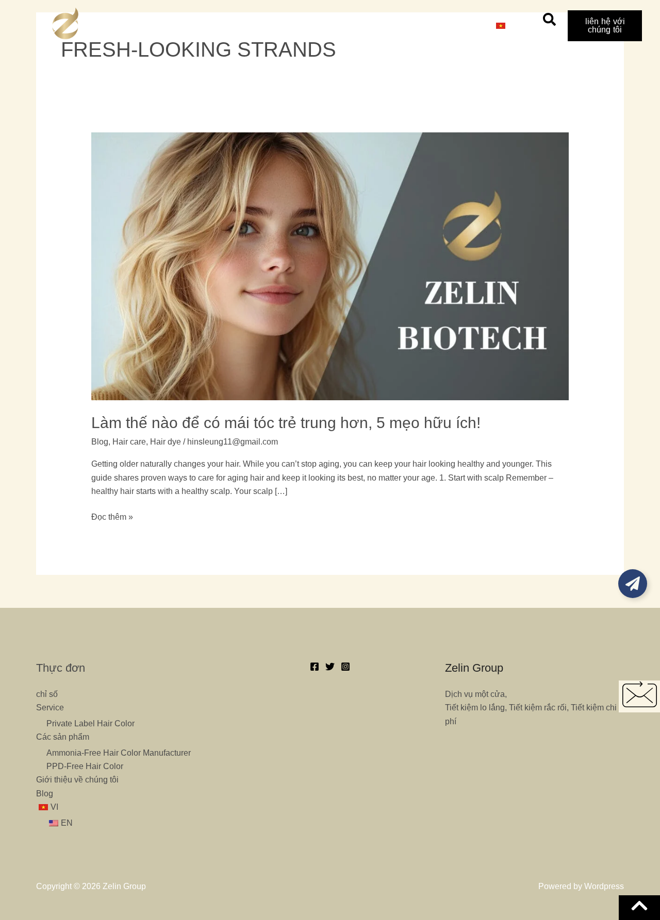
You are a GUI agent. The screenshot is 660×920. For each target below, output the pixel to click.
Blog (464, 25)
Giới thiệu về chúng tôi (394, 25)
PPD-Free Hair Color (84, 766)
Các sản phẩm (305, 25)
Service (244, 25)
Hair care (129, 441)
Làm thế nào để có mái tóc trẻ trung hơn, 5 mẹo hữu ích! (286, 422)
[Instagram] (345, 666)
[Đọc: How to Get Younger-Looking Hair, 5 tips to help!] (330, 265)
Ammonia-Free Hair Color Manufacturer (118, 752)
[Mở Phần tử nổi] (632, 583)
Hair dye (165, 441)
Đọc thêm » (112, 515)
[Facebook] (314, 666)
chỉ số (199, 25)
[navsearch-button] (549, 23)
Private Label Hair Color (90, 723)
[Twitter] (330, 666)
